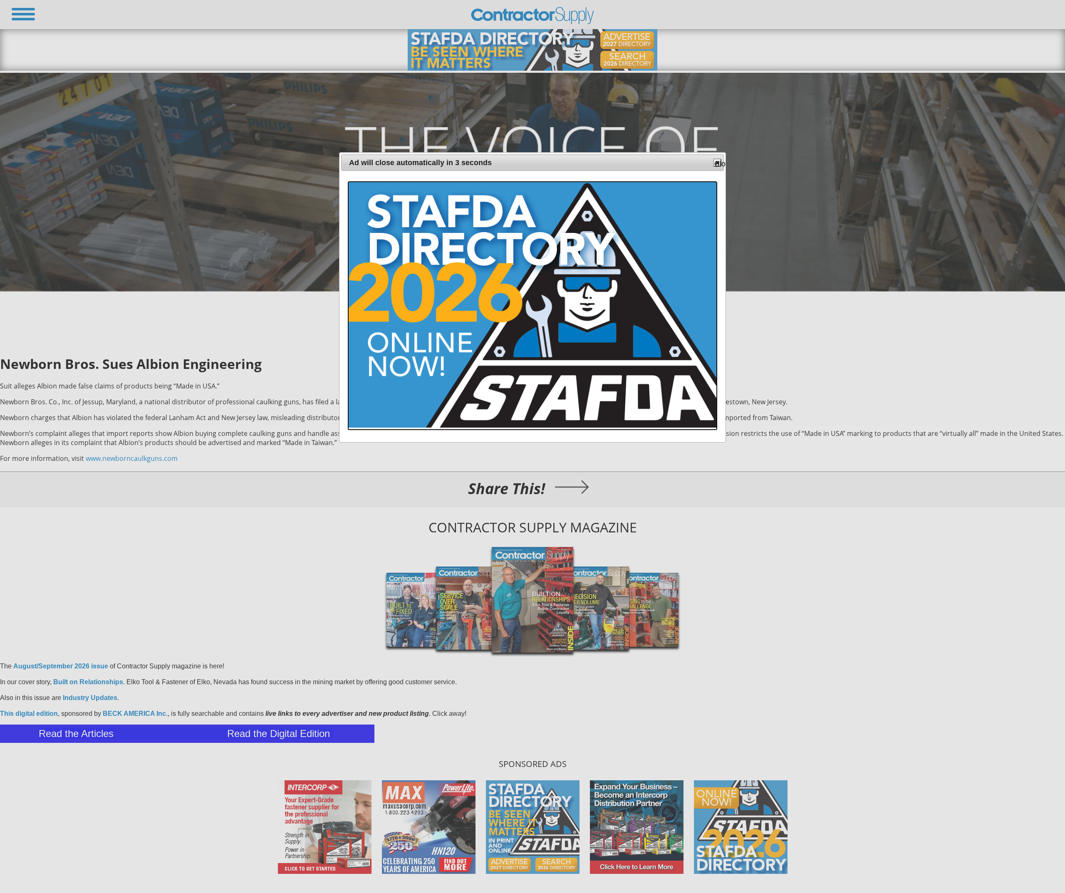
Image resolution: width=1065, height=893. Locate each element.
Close (717, 163)
